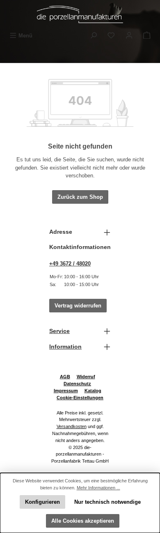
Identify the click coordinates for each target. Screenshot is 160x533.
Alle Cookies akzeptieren (82, 521)
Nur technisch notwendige (107, 502)
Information (65, 346)
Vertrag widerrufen (78, 306)
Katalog (93, 390)
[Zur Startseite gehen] (80, 14)
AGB (65, 376)
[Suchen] (94, 35)
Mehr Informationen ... (98, 487)
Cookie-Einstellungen (80, 397)
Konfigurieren (42, 502)
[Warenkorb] (147, 35)
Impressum (66, 390)
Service (59, 331)
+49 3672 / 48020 (70, 264)
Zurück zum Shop (80, 197)
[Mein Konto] (129, 35)
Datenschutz (77, 383)
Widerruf (86, 376)
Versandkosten (72, 426)
